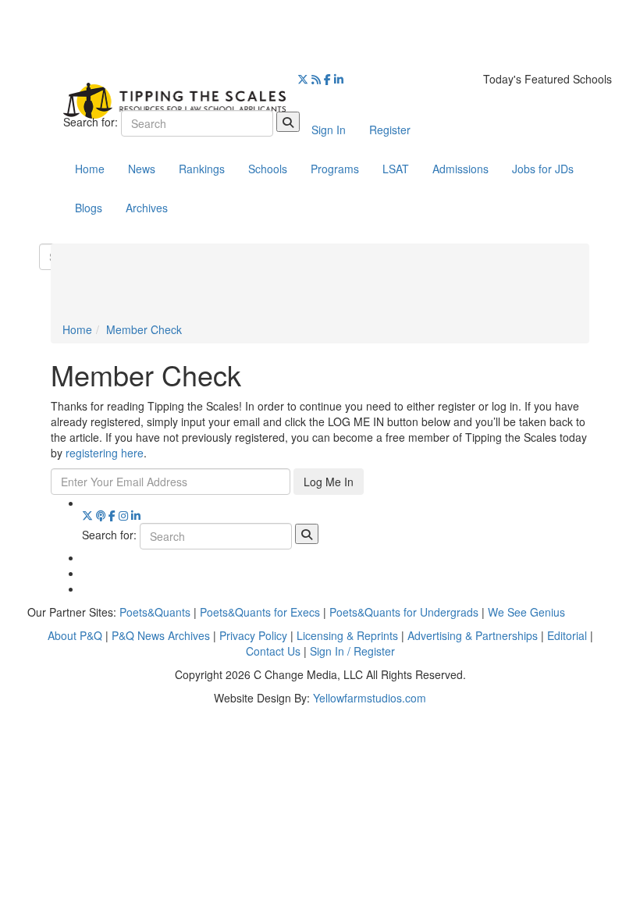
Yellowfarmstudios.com (369, 698)
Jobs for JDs (543, 168)
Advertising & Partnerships (472, 635)
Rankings (202, 168)
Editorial (567, 635)
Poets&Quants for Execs (260, 612)
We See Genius (526, 612)
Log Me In (329, 481)
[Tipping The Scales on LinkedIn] (338, 79)
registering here (105, 452)
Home (90, 168)
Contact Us (273, 651)
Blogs (88, 207)
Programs (335, 168)
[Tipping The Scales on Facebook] (327, 79)
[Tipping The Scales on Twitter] (302, 79)
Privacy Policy (253, 635)
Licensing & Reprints (347, 635)
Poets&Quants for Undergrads (403, 612)
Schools (267, 168)
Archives (147, 207)
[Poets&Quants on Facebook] (123, 515)
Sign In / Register (352, 651)
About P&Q (75, 635)
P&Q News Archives (161, 635)
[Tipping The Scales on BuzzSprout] (100, 515)
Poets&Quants (154, 612)
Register (390, 129)
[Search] (288, 122)
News (141, 168)
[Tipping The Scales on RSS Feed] (316, 79)
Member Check (144, 329)
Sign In (328, 129)
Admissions (460, 168)
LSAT (395, 168)
